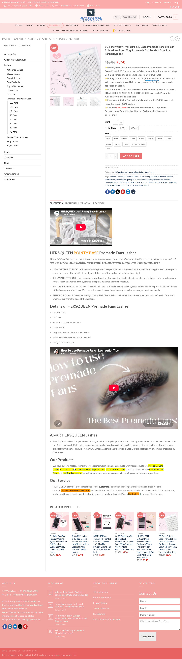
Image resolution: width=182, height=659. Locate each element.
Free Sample (99, 613)
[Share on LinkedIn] (128, 191)
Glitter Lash (12, 90)
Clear (107, 148)
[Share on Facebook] (107, 191)
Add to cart (131, 156)
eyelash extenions (131, 176)
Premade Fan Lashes (115, 469)
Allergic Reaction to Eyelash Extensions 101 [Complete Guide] (71, 593)
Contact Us (156, 3)
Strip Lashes (12, 141)
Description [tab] (56, 203)
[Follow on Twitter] (176, 7)
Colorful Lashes (14, 78)
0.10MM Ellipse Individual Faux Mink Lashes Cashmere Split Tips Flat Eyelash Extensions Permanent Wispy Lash (102, 544)
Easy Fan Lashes (14, 82)
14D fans (14, 111)
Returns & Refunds (102, 597)
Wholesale (160, 25)
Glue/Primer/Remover (96, 25)
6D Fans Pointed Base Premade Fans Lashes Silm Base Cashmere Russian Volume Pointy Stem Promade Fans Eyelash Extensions (168, 544)
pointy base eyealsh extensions (139, 179)
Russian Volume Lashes (17, 137)
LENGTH (109, 134)
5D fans (13, 115)
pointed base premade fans (116, 179)
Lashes (19, 38)
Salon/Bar (142, 25)
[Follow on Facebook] (170, 7)
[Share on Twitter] (112, 191)
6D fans (13, 119)
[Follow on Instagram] (173, 7)
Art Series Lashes (15, 70)
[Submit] (134, 17)
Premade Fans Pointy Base (46, 38)
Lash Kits (11, 94)
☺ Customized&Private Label (70, 30)
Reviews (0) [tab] (98, 203)
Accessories (122, 25)
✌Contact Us (121, 30)
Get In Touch (147, 636)
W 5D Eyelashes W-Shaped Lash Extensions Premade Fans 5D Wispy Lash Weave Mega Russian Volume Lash (124, 543)
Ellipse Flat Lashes (15, 86)
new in (41, 25)
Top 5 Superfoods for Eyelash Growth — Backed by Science (69, 605)
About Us (167, 3)
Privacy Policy (100, 602)
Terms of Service (101, 608)
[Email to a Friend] (117, 191)
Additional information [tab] (78, 203)
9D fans (74, 38)
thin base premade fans (114, 185)
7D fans (13, 123)
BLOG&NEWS (100, 30)
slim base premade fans (167, 182)
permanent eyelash (165, 176)
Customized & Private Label (106, 619)
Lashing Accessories (72, 473)
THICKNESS (110, 128)
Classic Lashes (13, 74)
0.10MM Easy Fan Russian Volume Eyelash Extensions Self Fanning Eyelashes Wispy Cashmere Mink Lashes (58, 544)
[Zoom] (53, 91)
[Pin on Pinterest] (123, 191)
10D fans (14, 103)
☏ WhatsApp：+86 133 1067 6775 (20, 591)
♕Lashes (54, 25)
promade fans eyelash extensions (127, 182)
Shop (176, 3)
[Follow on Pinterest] (25, 626)
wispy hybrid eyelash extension (136, 185)
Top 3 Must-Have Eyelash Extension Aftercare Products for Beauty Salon (71, 618)
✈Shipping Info (100, 592)
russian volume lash (149, 182)
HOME (18, 25)
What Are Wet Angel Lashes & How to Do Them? (69, 631)
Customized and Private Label (75, 490)
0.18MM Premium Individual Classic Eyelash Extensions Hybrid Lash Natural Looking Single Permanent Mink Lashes (80, 544)
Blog (147, 3)
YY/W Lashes (13, 145)
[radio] (115, 122)
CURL (107, 122)
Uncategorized (11, 173)
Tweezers (72, 25)
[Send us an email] (178, 7)
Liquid (7, 151)
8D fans (13, 127)
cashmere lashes (116, 176)
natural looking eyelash (147, 176)
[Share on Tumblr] (133, 191)
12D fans (14, 107)
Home (6, 38)
